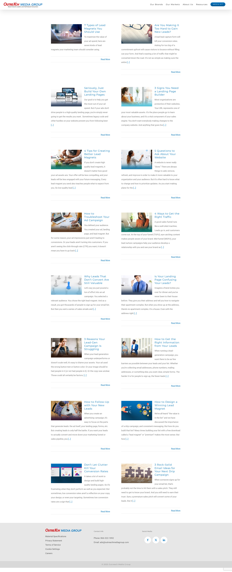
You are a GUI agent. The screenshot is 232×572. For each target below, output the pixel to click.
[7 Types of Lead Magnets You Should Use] (66, 26)
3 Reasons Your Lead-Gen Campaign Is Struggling (94, 344)
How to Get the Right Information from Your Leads (167, 342)
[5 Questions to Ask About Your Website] (136, 152)
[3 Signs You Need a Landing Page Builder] (136, 89)
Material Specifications (55, 536)
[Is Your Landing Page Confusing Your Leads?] (136, 277)
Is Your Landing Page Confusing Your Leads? (165, 280)
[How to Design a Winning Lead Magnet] (136, 403)
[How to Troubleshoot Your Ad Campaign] (66, 214)
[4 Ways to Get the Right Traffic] (136, 214)
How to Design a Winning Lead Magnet (166, 405)
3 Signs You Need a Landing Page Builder (167, 91)
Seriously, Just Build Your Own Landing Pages (95, 91)
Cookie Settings (52, 549)
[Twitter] (155, 540)
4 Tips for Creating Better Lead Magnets (97, 154)
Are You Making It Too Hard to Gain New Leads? (167, 28)
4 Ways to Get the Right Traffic (167, 215)
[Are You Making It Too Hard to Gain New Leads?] (136, 26)
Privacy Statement (53, 540)
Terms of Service (53, 545)
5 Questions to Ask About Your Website (165, 154)
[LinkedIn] (164, 540)
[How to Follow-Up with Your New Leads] (66, 403)
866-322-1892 (107, 538)
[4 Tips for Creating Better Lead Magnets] (66, 152)
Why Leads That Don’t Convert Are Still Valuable (96, 280)
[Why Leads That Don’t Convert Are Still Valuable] (66, 277)
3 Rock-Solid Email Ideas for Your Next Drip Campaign (165, 469)
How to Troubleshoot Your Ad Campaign (96, 217)
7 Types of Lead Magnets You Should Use (94, 28)
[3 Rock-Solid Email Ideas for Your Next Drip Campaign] (136, 466)
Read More (105, 59)
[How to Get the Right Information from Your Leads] (136, 340)
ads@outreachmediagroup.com (114, 542)
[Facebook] (147, 540)
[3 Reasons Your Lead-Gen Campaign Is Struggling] (66, 340)
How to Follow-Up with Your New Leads (96, 405)
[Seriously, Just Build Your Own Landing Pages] (66, 89)
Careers (48, 553)
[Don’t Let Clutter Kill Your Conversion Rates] (66, 466)
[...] (128, 62)
